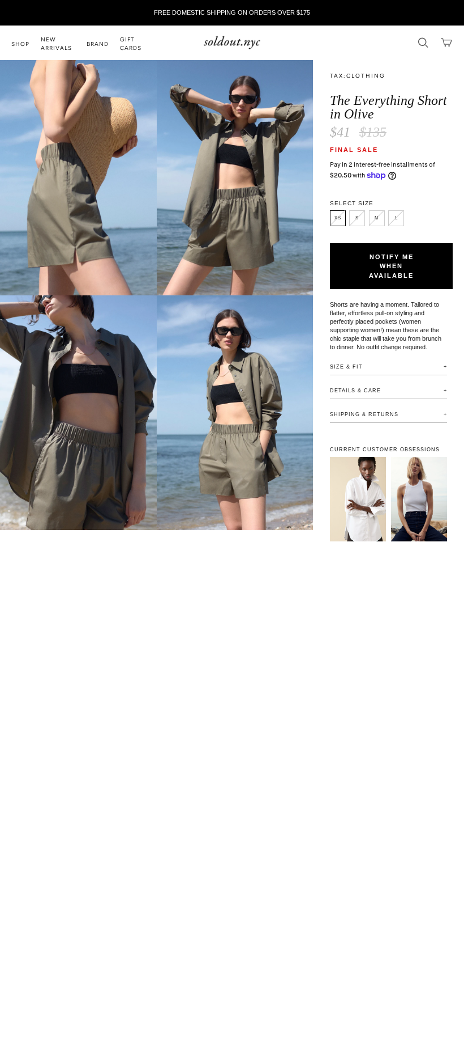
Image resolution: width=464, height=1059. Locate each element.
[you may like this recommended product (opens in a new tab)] (358, 499)
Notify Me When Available (391, 266)
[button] (26, 43)
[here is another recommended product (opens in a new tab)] (419, 499)
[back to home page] (232, 43)
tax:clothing (357, 75)
